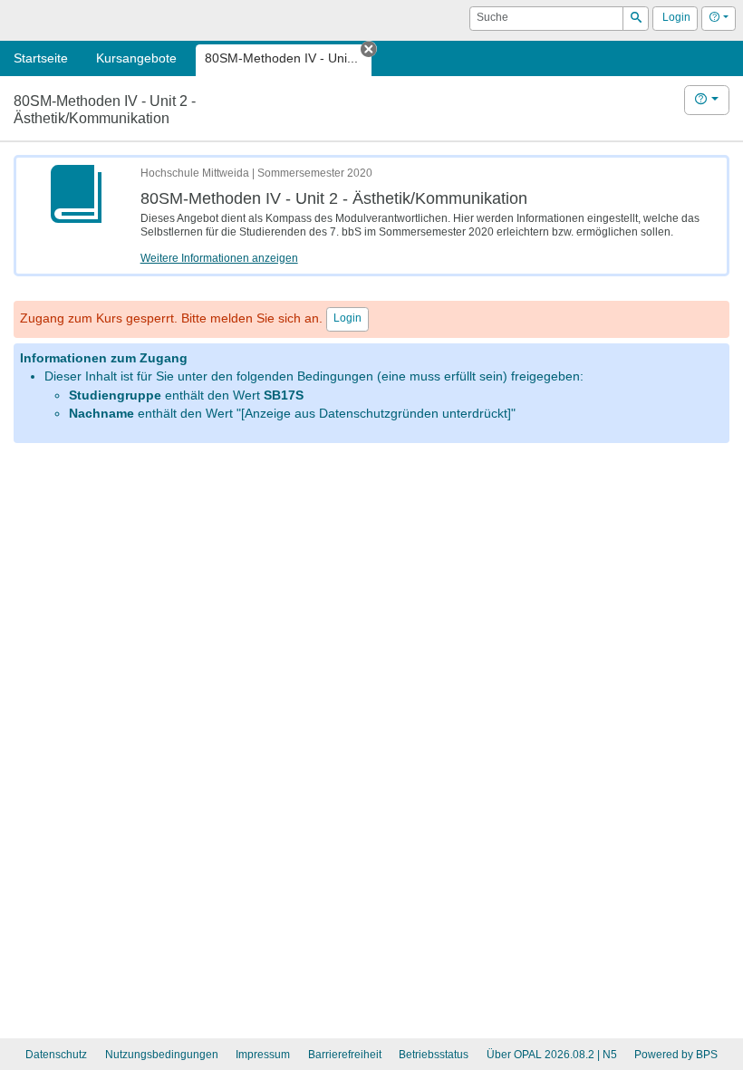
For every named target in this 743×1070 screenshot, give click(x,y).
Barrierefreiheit (344, 1054)
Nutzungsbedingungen (161, 1054)
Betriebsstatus (433, 1054)
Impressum (263, 1054)
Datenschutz (56, 1054)
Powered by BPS (676, 1054)
